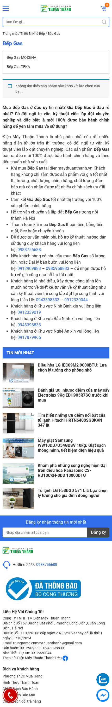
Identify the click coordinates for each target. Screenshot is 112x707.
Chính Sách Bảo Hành (20, 689)
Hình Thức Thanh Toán (21, 682)
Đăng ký (98, 532)
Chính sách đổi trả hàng (22, 701)
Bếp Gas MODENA (21, 57)
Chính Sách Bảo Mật (19, 695)
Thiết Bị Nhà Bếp (32, 34)
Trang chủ (10, 34)
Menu (6, 8)
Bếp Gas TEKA (18, 67)
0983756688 (46, 564)
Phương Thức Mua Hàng (22, 676)
